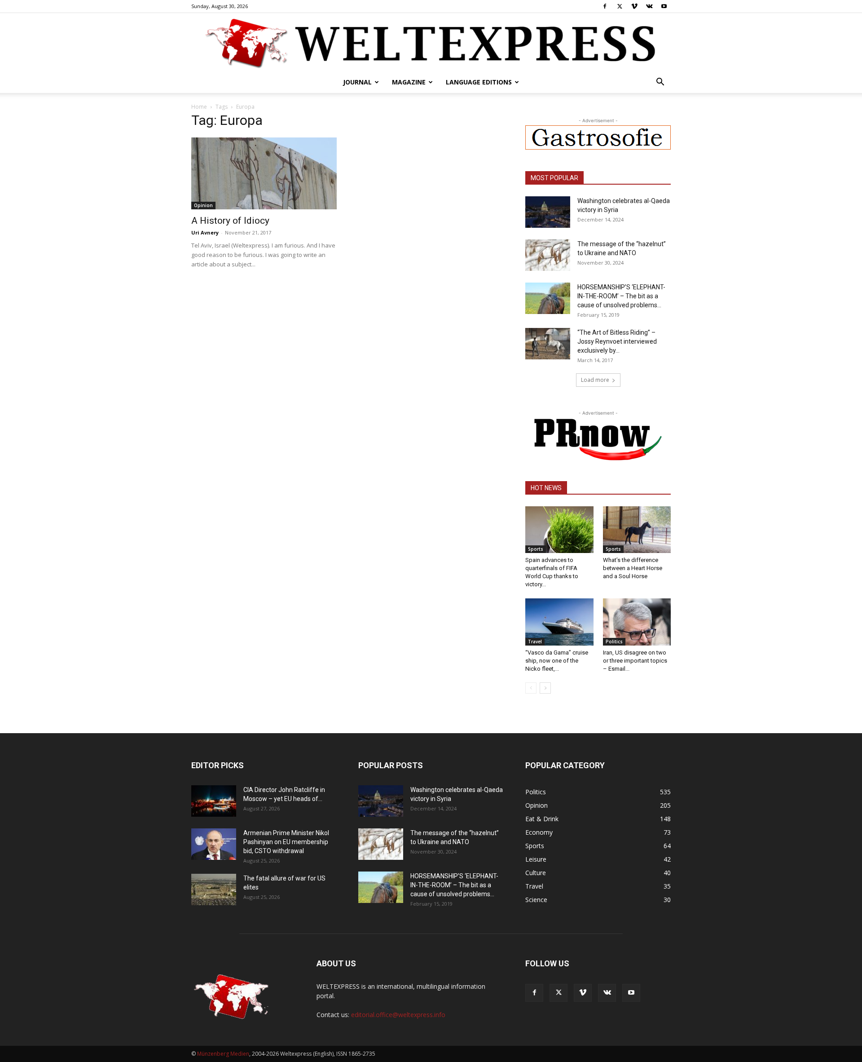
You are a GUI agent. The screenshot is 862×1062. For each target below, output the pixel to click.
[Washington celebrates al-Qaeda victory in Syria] (547, 212)
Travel (535, 641)
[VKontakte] (649, 6)
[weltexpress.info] (431, 42)
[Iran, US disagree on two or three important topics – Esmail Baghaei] (637, 621)
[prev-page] (531, 688)
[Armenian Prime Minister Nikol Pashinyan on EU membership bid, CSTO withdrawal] (213, 844)
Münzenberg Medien (223, 1054)
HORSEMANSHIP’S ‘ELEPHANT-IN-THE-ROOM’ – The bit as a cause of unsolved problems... (621, 296)
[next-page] (545, 688)
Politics (614, 641)
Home (199, 107)
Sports (535, 549)
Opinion (203, 205)
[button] (660, 83)
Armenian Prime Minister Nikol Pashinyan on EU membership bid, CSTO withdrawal (286, 841)
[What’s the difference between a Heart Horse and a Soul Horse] (637, 529)
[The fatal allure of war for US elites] (213, 889)
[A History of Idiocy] (264, 173)
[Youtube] (664, 6)
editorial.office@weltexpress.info (398, 1014)
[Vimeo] (634, 6)
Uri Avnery (205, 232)
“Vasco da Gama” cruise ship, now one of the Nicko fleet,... (556, 660)
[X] (619, 6)
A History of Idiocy (230, 220)
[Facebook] (604, 6)
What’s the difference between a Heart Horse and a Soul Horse (632, 568)
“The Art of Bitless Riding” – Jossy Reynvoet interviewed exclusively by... (617, 341)
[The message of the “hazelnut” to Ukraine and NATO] (547, 255)
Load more (595, 380)
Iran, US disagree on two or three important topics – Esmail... (635, 660)
